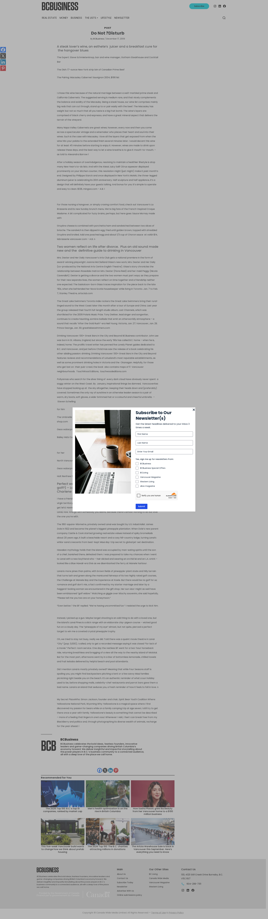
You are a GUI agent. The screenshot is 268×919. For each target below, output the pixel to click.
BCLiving (144, 472)
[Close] (193, 409)
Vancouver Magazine (150, 477)
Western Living (147, 481)
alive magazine (147, 486)
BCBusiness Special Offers (152, 468)
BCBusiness (145, 463)
